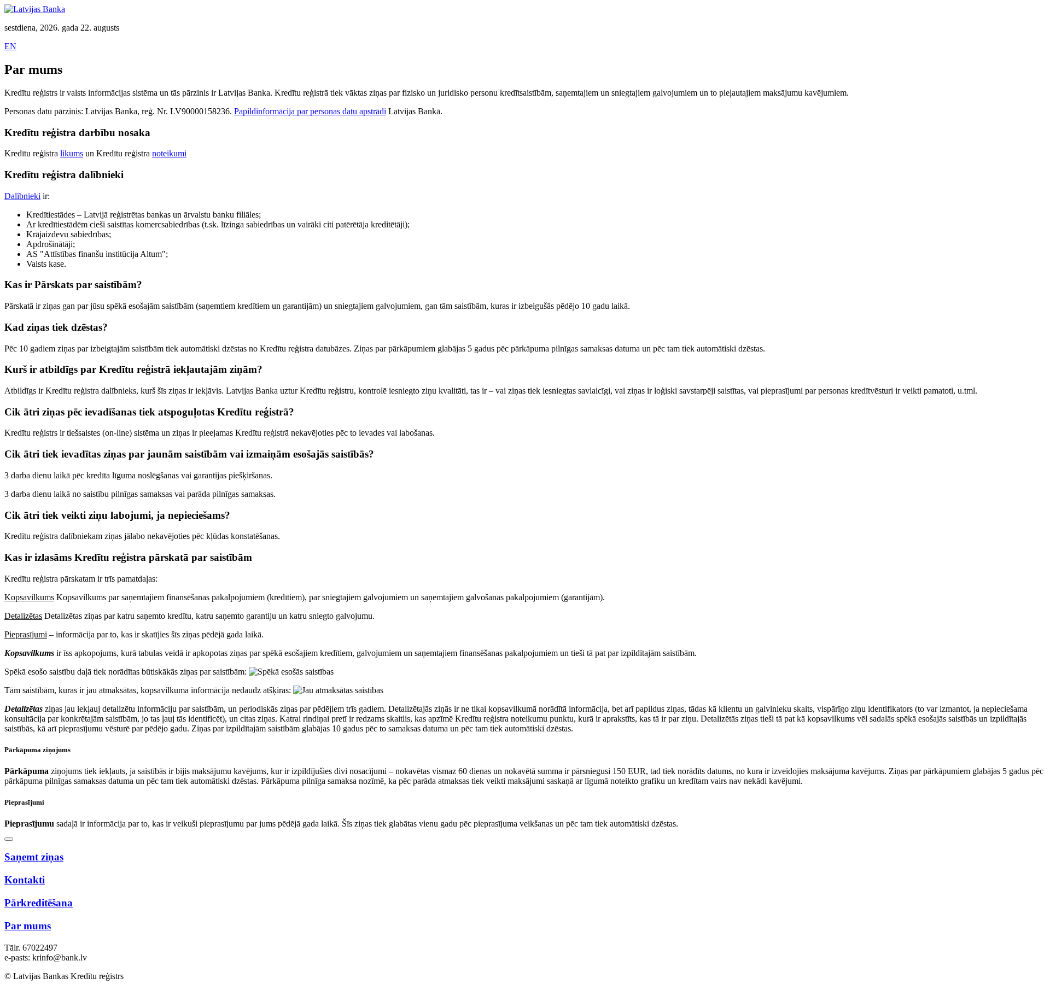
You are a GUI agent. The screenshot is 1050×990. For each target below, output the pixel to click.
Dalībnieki (22, 196)
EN (10, 46)
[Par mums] (8, 839)
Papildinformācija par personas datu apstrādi (310, 111)
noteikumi (169, 153)
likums (71, 153)
